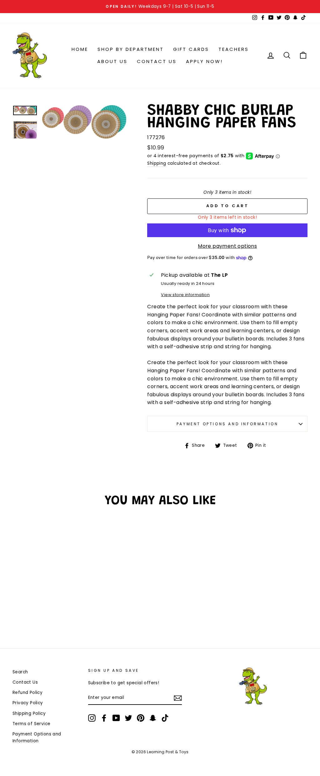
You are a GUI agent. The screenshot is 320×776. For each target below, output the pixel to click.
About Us (112, 61)
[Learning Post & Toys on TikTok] (165, 718)
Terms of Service (31, 724)
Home (80, 49)
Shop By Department (131, 49)
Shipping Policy (29, 713)
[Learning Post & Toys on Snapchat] (153, 718)
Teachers (233, 49)
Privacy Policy (27, 703)
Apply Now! (204, 61)
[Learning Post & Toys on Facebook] (104, 718)
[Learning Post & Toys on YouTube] (116, 718)
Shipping (156, 163)
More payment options (227, 246)
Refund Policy (27, 692)
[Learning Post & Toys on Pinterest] (140, 718)
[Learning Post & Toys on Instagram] (92, 718)
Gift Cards (191, 49)
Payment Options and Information (227, 424)
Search (20, 672)
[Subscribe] (178, 698)
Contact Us (157, 61)
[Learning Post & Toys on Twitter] (128, 718)
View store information (185, 294)
